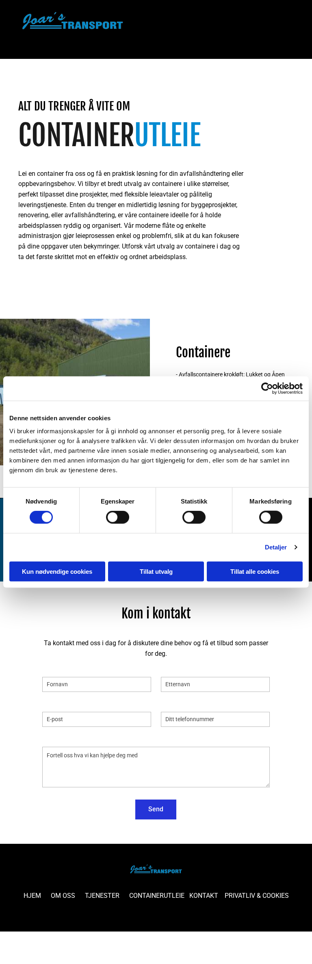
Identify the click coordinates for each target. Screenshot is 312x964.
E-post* (52, 704)
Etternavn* (176, 668)
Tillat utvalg (156, 571)
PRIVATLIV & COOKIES (257, 895)
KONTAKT (203, 895)
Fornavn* (55, 668)
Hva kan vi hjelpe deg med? (81, 739)
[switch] (117, 517)
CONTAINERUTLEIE (156, 895)
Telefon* (173, 704)
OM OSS (63, 895)
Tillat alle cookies (254, 571)
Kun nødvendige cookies (57, 571)
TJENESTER (102, 895)
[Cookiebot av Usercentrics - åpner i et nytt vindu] (267, 389)
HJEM (32, 895)
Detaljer (276, 547)
